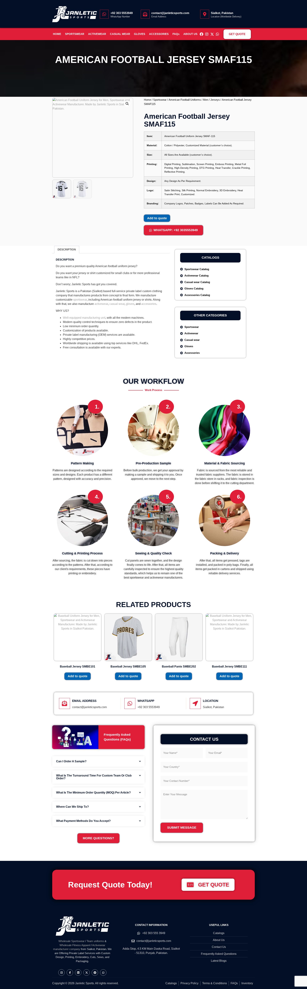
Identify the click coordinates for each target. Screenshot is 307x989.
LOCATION (210, 701)
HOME (57, 34)
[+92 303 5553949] (104, 14)
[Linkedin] (78, 972)
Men (205, 99)
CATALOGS (210, 257)
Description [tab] (67, 249)
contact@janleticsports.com (170, 13)
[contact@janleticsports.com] (145, 14)
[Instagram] (207, 34)
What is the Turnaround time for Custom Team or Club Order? (94, 777)
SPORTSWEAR (74, 34)
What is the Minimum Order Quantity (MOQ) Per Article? (93, 792)
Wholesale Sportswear (71, 941)
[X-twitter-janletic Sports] (212, 34)
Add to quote (157, 218)
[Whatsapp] (217, 34)
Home (147, 99)
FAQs (176, 34)
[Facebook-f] (70, 972)
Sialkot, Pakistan (222, 13)
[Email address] (64, 703)
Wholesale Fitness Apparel (75, 945)
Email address (84, 701)
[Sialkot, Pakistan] (204, 14)
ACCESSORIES (159, 34)
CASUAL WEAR (120, 34)
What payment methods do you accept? (83, 820)
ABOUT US (190, 34)
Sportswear (159, 99)
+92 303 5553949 (122, 13)
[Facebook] (201, 34)
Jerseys (215, 99)
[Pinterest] (95, 972)
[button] (127, 103)
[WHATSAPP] (129, 703)
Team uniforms (95, 941)
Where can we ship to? (72, 806)
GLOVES (139, 34)
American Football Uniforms (185, 99)
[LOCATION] (195, 703)
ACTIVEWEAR (97, 34)
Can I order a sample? (71, 761)
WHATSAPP (146, 701)
